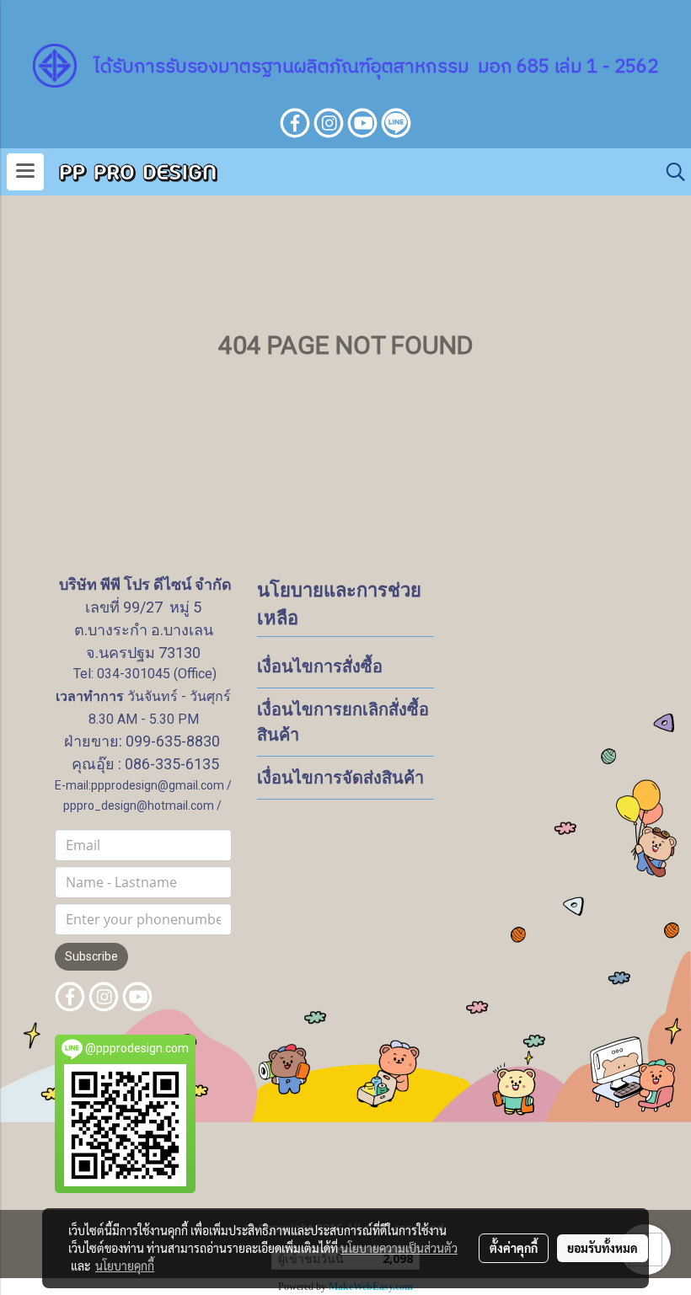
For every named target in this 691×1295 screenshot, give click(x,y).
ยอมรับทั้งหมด (602, 1247)
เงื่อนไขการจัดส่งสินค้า (340, 777)
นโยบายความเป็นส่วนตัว (399, 1247)
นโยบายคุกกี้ (124, 1265)
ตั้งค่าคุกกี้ (514, 1247)
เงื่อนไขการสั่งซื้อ (320, 666)
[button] (670, 172)
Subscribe (91, 956)
